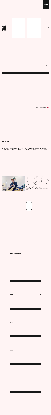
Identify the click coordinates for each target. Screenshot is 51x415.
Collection (24, 65)
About (42, 65)
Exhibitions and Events (15, 65)
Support (47, 65)
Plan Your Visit (5, 65)
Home (37, 107)
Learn (29, 65)
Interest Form (29, 205)
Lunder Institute (36, 65)
